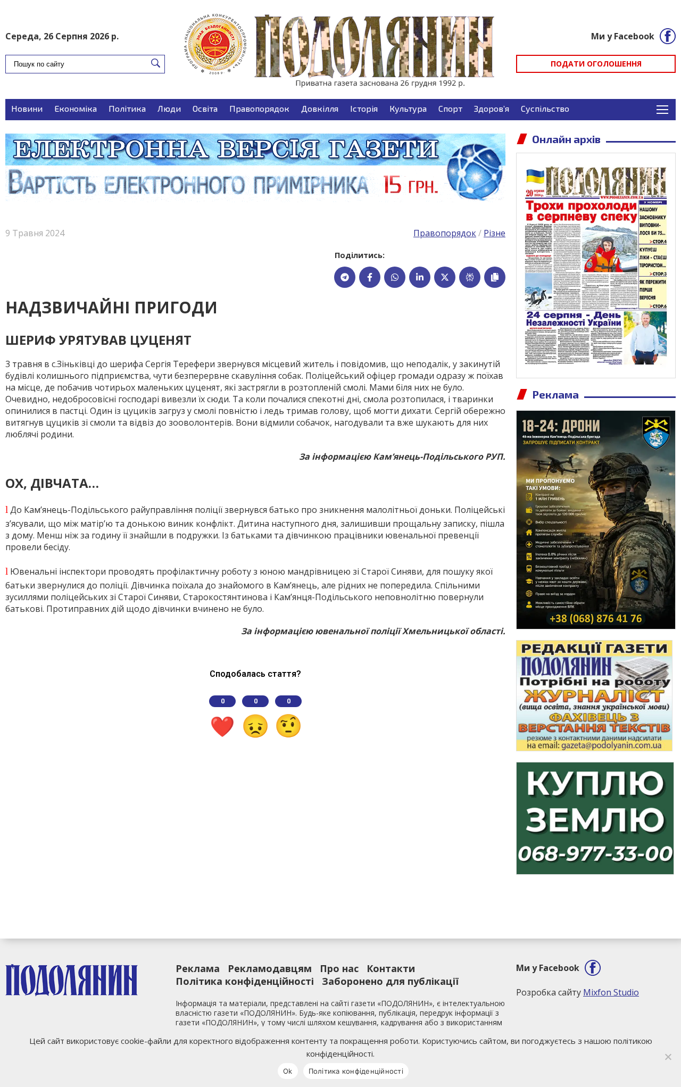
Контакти (391, 968)
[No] (667, 1056)
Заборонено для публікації (390, 981)
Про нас (339, 968)
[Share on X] (444, 277)
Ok (288, 1071)
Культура (408, 108)
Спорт (450, 108)
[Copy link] (494, 277)
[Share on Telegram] (344, 277)
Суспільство (545, 108)
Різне (494, 233)
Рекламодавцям (270, 968)
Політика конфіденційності (245, 981)
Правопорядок (259, 108)
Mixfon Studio (611, 992)
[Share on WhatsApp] (394, 277)
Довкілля (319, 108)
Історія (364, 108)
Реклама (198, 968)
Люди (169, 108)
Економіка (75, 108)
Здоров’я (491, 108)
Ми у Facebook (622, 36)
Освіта (205, 108)
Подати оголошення (596, 64)
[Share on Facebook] (369, 277)
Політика (127, 108)
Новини (27, 108)
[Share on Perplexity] (469, 277)
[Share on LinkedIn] (419, 277)
